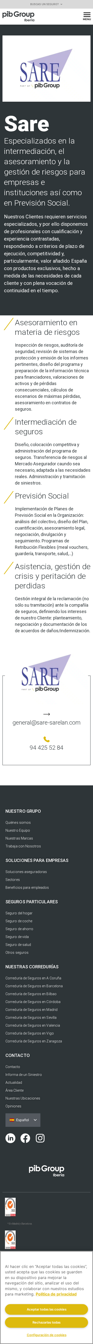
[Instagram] (40, 1138)
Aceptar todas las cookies (46, 1309)
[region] (46, 1297)
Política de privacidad (56, 1294)
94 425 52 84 (46, 747)
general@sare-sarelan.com (46, 722)
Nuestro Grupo (23, 811)
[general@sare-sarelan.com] (46, 714)
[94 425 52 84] (46, 739)
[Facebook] (25, 1138)
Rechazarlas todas (46, 1322)
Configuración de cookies (46, 1335)
